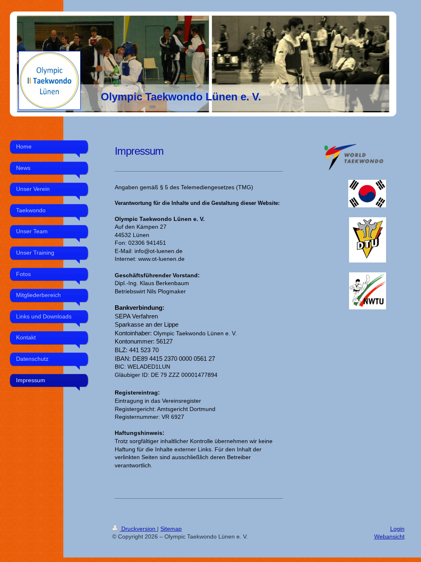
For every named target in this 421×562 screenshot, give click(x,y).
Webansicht (389, 536)
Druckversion (138, 528)
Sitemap (171, 528)
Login (397, 528)
